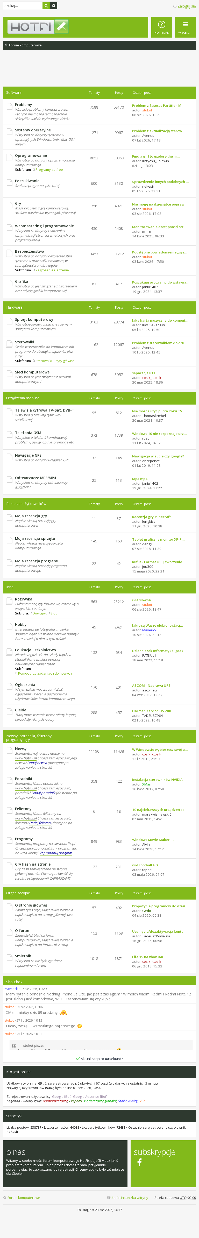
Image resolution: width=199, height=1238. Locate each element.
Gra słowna (141, 600)
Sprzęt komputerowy (34, 319)
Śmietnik (23, 955)
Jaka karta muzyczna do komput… (160, 320)
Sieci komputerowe (32, 372)
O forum (23, 930)
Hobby (20, 624)
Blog (54, 613)
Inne (9, 586)
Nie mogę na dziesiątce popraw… (159, 204)
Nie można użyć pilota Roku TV (157, 411)
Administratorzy (54, 1101)
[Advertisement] (99, 72)
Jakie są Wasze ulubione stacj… (157, 625)
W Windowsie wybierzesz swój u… (160, 749)
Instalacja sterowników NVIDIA (157, 779)
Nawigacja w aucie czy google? (158, 456)
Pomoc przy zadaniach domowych (45, 673)
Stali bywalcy (128, 1101)
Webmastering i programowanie (44, 225)
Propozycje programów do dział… (160, 906)
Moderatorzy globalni (99, 1101)
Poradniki (23, 778)
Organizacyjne (18, 892)
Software (14, 92)
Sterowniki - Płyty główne (54, 360)
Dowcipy (39, 613)
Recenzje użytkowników (26, 503)
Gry (18, 203)
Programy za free (49, 169)
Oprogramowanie (31, 155)
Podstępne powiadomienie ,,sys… (159, 252)
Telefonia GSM (28, 432)
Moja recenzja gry (31, 515)
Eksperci (75, 1101)
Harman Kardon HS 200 (151, 711)
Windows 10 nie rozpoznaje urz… (159, 433)
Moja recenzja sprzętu (35, 538)
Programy (24, 838)
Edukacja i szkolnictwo (35, 649)
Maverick (11, 989)
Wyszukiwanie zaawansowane (53, 5)
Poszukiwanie (27, 180)
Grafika (21, 281)
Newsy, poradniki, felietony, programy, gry (29, 737)
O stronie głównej (31, 905)
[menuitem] (161, 27)
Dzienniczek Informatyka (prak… (159, 650)
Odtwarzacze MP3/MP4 (35, 477)
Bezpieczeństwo (29, 251)
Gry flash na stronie (33, 864)
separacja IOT (143, 373)
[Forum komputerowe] (101, 26)
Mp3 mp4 (139, 478)
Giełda (20, 710)
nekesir (12, 1131)
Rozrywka (23, 599)
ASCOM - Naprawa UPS (151, 685)
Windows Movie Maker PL (153, 839)
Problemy (23, 104)
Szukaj (46, 5)
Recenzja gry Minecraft (151, 516)
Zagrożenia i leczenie (52, 270)
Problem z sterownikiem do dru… (159, 343)
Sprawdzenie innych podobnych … (160, 181)
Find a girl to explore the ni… (156, 156)
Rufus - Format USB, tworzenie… (158, 562)
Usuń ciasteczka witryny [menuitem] (129, 1197)
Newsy (20, 748)
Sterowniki (24, 341)
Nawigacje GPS (28, 455)
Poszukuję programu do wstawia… (160, 282)
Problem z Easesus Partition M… (158, 105)
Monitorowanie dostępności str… (159, 226)
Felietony (23, 808)
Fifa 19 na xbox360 (147, 956)
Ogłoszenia (25, 684)
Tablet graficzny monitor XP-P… (158, 539)
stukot (9, 1007)
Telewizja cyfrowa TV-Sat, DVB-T (44, 410)
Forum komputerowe (24, 1197)
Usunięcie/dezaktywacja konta (157, 931)
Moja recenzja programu (37, 560)
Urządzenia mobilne (22, 397)
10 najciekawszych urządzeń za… (159, 809)
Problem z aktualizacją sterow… (158, 131)
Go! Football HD (145, 865)
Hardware (14, 307)
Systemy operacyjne (33, 130)
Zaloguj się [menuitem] (186, 6)
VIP (141, 1101)
